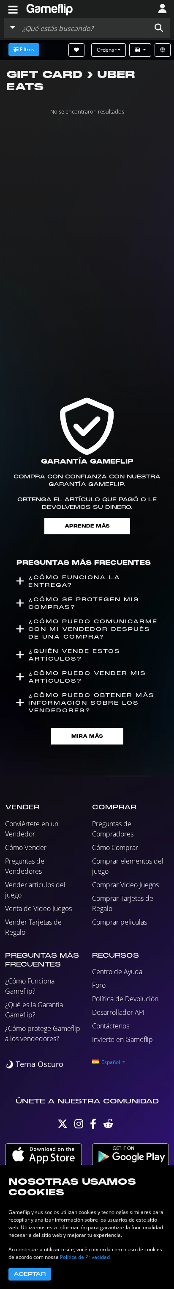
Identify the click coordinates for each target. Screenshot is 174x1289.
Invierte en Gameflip (122, 1039)
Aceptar (30, 1274)
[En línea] (163, 50)
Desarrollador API (118, 1012)
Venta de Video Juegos (38, 908)
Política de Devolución (125, 998)
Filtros (27, 49)
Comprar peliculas (119, 922)
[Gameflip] (49, 8)
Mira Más (87, 736)
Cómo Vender (25, 847)
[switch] (34, 1064)
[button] (159, 28)
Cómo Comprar (115, 847)
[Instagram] (78, 1125)
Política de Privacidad (85, 1257)
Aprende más (87, 526)
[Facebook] (93, 1125)
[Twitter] (62, 1125)
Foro (99, 985)
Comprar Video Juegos (125, 884)
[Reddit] (108, 1125)
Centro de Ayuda (117, 971)
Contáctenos (110, 1026)
